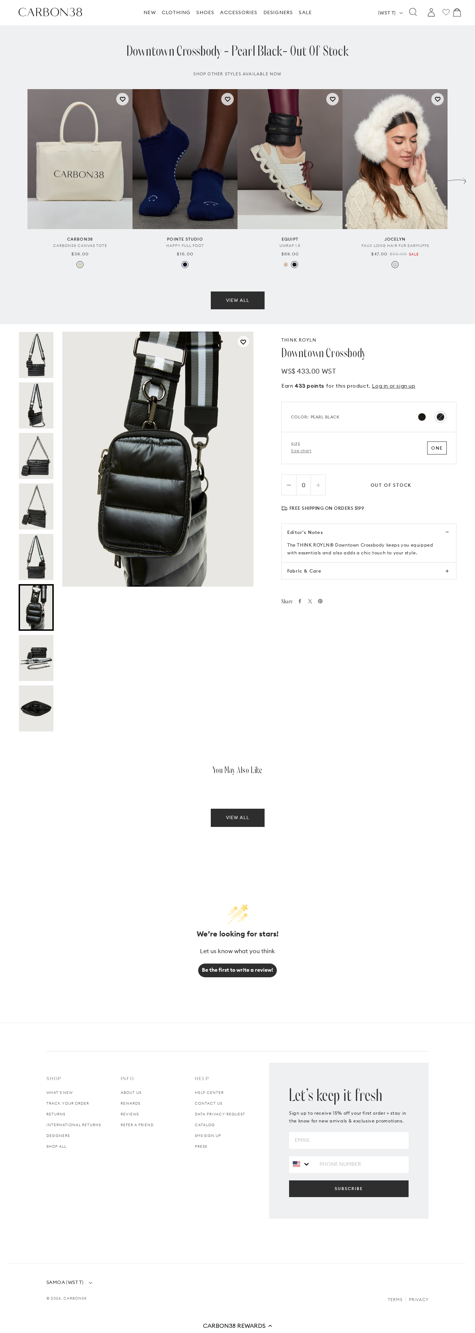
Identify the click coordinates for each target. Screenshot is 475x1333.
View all (237, 300)
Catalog (205, 1124)
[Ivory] (395, 264)
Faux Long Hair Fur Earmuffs (395, 245)
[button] (237, 1325)
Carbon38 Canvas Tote (80, 245)
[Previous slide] (18, 179)
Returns (55, 1114)
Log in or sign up (393, 385)
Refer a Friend (137, 1124)
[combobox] (301, 1164)
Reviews (130, 1114)
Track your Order (67, 1103)
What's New (59, 1092)
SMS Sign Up (208, 1135)
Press (201, 1146)
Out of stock (391, 485)
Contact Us (208, 1103)
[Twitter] (310, 601)
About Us (131, 1092)
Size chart (301, 450)
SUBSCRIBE (349, 1188)
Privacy (419, 1299)
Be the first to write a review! (237, 970)
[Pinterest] (320, 601)
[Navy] (185, 264)
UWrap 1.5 (290, 245)
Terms (395, 1299)
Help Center (209, 1092)
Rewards (130, 1103)
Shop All (56, 1146)
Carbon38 (75, 1298)
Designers (58, 1135)
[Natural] (80, 264)
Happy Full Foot (185, 245)
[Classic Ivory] (286, 264)
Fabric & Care (304, 571)
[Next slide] (457, 179)
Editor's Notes (305, 532)
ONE (437, 448)
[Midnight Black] (294, 264)
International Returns (73, 1124)
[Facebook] (300, 601)
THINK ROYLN (299, 340)
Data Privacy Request (220, 1114)
